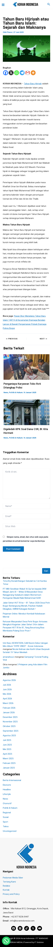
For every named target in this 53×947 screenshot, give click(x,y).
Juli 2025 (7, 740)
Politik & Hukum (15, 392)
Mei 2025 (7, 749)
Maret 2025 (8, 758)
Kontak (6, 890)
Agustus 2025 (9, 735)
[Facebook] (5, 72)
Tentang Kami (9, 881)
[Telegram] (22, 72)
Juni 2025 (7, 745)
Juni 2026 (7, 689)
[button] (48, 4)
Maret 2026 (8, 703)
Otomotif (7, 803)
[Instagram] (20, 928)
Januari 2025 (9, 768)
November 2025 (10, 721)
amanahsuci (8, 657)
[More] (33, 72)
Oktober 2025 (9, 726)
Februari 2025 (9, 763)
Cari (46, 571)
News (6, 392)
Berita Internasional (12, 780)
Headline (7, 789)
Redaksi (6, 886)
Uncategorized (9, 831)
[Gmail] (27, 72)
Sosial (5, 817)
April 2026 (7, 698)
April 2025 (7, 754)
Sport (5, 822)
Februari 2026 (9, 708)
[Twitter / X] (33, 928)
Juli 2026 (7, 685)
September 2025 (10, 731)
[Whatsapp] (16, 72)
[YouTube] (39, 928)
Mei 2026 (7, 694)
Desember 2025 (10, 717)
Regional (7, 812)
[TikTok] (26, 928)
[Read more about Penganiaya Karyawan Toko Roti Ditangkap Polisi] (26, 367)
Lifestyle (7, 794)
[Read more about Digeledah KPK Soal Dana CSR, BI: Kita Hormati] (26, 412)
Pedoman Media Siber (13, 877)
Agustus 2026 (9, 680)
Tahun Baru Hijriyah (33, 83)
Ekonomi (7, 785)
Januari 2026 (9, 712)
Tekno (6, 826)
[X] (11, 72)
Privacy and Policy (11, 894)
